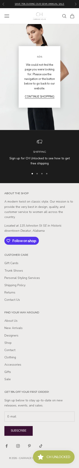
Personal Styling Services (22, 278)
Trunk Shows (13, 271)
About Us (11, 321)
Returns (9, 292)
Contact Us (12, 300)
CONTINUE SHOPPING (39, 97)
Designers (11, 335)
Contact (9, 350)
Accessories (12, 365)
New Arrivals (13, 328)
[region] (39, 152)
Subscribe (18, 431)
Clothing (10, 357)
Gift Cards (11, 263)
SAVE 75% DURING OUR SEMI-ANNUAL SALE (39, 3)
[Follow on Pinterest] (29, 446)
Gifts (7, 372)
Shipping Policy (14, 285)
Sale (7, 379)
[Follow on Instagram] (18, 446)
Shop (8, 343)
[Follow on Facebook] (6, 446)
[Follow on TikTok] (41, 446)
